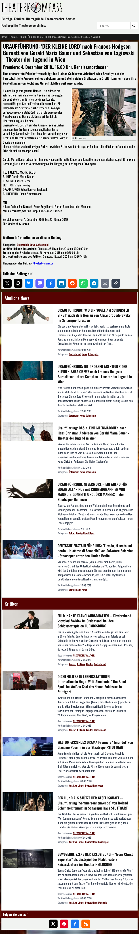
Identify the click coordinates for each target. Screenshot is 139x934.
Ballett (72, 533)
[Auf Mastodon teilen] (39, 283)
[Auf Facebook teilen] (50, 283)
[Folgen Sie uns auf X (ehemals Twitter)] (53, 924)
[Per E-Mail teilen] (105, 283)
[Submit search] (134, 25)
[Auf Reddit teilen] (72, 283)
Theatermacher (54, 18)
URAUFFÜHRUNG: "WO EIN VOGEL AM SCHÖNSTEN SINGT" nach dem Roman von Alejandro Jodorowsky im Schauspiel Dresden (94, 315)
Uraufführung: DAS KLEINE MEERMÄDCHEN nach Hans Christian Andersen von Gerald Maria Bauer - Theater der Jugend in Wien (93, 433)
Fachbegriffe (9, 25)
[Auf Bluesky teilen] (29, 283)
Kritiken (19, 18)
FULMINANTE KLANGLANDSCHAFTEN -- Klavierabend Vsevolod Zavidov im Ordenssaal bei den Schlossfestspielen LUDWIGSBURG (94, 621)
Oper (100, 785)
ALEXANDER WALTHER (84, 655)
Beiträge (6, 18)
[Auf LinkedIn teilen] (61, 283)
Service (70, 18)
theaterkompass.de (43, 263)
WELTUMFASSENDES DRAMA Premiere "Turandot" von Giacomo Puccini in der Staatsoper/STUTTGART (95, 744)
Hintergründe (35, 18)
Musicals (102, 902)
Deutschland (75, 354)
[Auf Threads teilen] (18, 283)
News (32, 244)
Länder (89, 664)
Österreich (23, 244)
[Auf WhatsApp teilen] (83, 283)
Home (4, 37)
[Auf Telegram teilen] (94, 283)
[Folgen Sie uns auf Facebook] (75, 924)
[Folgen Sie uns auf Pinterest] (64, 924)
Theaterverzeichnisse (32, 25)
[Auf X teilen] (7, 283)
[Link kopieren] (115, 283)
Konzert (72, 664)
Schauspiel (42, 244)
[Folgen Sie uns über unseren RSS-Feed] (85, 924)
